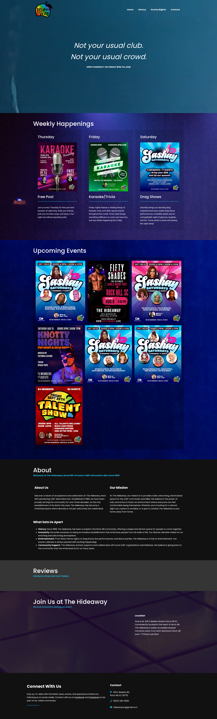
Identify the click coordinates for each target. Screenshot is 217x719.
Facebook (79, 697)
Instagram (94, 697)
